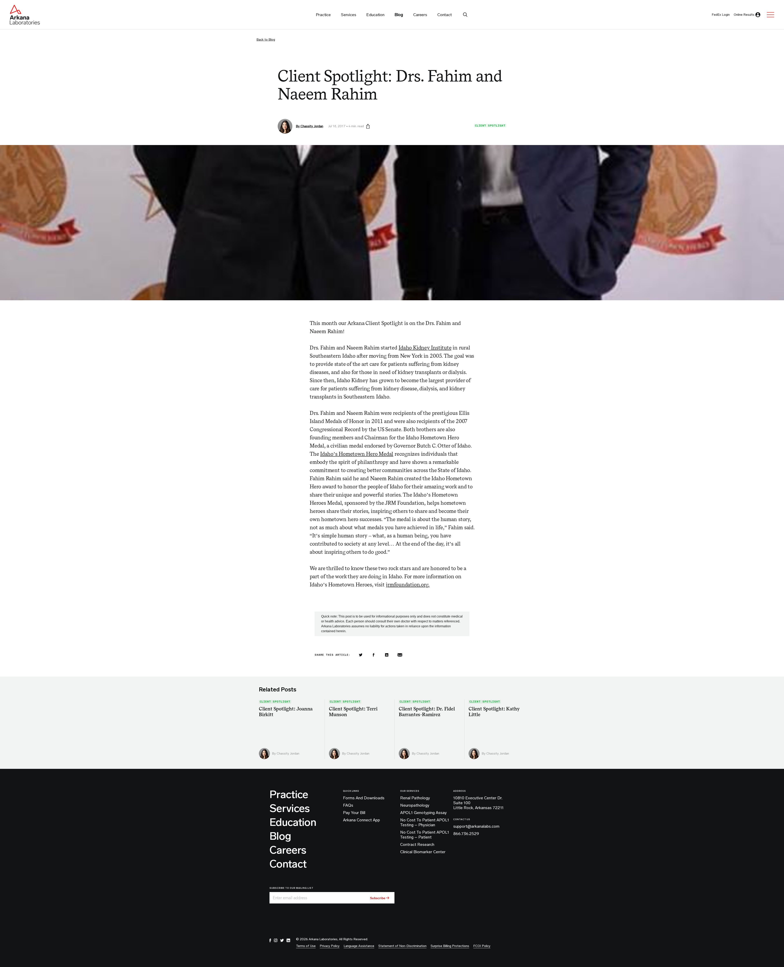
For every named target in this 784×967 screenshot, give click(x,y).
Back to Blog (265, 39)
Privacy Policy (330, 946)
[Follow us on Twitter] (282, 940)
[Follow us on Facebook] (270, 940)
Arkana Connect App (361, 819)
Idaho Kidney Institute (425, 347)
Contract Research (417, 844)
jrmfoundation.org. (408, 584)
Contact (288, 864)
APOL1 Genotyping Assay (423, 812)
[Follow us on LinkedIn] (288, 940)
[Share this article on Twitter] (360, 655)
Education (293, 822)
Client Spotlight (490, 125)
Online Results (744, 15)
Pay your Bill (354, 812)
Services (290, 808)
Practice (289, 794)
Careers (288, 850)
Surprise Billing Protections (450, 946)
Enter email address (290, 897)
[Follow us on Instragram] (275, 940)
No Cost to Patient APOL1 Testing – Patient (424, 835)
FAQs (348, 805)
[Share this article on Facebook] (374, 655)
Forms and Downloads (363, 797)
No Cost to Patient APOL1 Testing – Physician (424, 822)
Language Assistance (359, 946)
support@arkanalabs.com (476, 826)
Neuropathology (414, 805)
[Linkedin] (387, 655)
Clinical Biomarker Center (422, 851)
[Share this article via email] (400, 655)
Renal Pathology (415, 797)
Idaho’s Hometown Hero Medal (356, 454)
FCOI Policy (481, 946)
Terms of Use (306, 946)
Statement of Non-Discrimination (402, 946)
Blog (280, 836)
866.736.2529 (466, 833)
